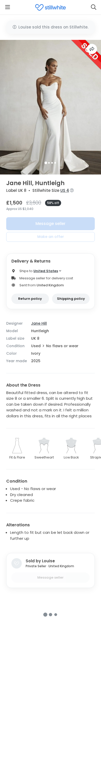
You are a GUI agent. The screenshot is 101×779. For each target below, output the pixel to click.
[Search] (93, 7)
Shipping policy (71, 298)
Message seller (50, 223)
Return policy (30, 298)
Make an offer (50, 236)
